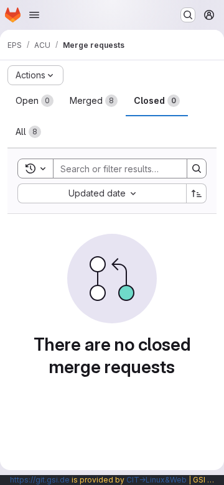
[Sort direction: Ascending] (197, 193)
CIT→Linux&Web (156, 479)
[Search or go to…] (187, 14)
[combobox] (101, 193)
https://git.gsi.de (40, 479)
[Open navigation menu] (34, 15)
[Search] (197, 168)
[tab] (34, 100)
